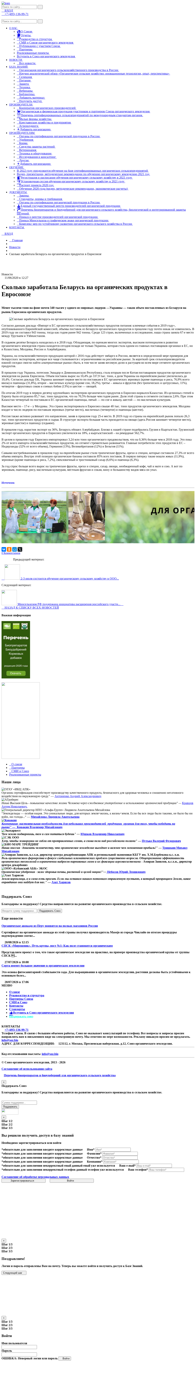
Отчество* (94, 1157)
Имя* (91, 1149)
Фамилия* (94, 1153)
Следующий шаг (13, 1272)
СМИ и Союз (18, 1002)
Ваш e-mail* (127, 1165)
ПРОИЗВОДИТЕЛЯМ (22, 133)
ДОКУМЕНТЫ (18, 192)
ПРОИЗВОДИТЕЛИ (21, 104)
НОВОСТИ (16, 60)
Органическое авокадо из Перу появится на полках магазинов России (50, 925)
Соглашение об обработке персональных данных (35, 1176)
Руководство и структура (26, 995)
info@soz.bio (10, 1040)
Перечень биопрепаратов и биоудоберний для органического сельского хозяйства (60, 1075)
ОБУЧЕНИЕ (16, 167)
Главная (17, 240)
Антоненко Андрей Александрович (78, 796)
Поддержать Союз (49, 910)
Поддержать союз (21, 1016)
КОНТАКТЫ (17, 227)
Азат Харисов (61, 882)
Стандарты (17, 1009)
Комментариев (11, 553)
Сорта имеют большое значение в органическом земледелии (43, 965)
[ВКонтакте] (4, 549)
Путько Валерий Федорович (161, 841)
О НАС (13, 28)
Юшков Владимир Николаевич (102, 834)
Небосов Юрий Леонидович (125, 871)
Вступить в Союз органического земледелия (46, 56)
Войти (71, 1180)
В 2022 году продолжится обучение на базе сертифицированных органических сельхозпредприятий (83, 170)
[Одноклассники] (9, 549)
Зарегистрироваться (23, 1180)
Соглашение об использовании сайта (27, 1068)
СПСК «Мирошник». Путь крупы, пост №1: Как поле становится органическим (57, 945)
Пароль (7, 1350)
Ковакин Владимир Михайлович (39, 827)
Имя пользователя (14, 1343)
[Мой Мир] (14, 549)
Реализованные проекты (33, 52)
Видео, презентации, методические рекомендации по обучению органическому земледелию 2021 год (83, 174)
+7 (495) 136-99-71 (17, 1029)
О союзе (14, 992)
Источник (8, 482)
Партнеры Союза (21, 998)
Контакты (16, 1005)
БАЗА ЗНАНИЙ (18, 66)
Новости (14, 247)
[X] (20, 549)
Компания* (95, 1161)
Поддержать (10, 1106)
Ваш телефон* (138, 1169)
